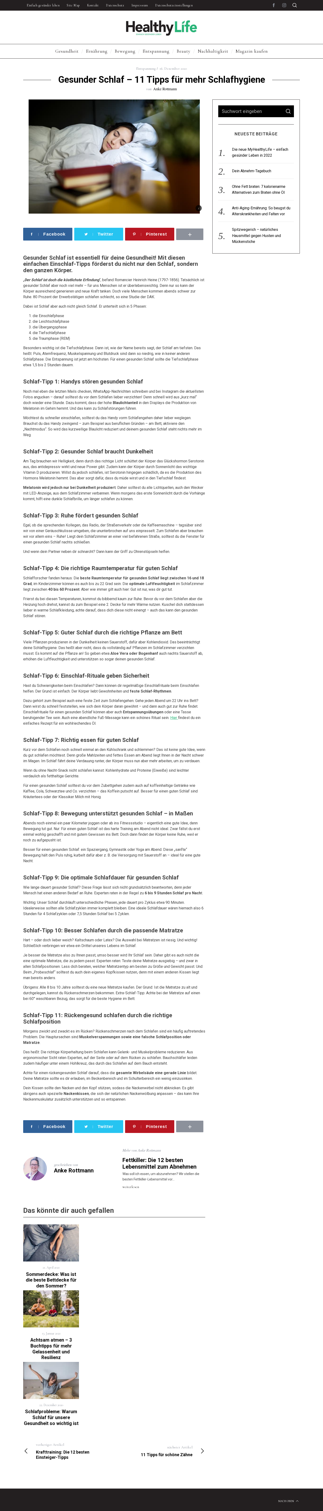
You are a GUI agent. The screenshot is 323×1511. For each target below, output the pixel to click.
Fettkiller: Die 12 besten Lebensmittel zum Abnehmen (159, 1163)
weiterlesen (130, 1187)
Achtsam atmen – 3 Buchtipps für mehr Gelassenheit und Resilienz (51, 1348)
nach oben (286, 1501)
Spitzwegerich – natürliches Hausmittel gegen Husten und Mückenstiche (256, 235)
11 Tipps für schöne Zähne (166, 1451)
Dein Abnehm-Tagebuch (251, 171)
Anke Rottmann (165, 88)
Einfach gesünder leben (43, 5)
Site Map (73, 5)
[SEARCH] (288, 111)
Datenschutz (115, 5)
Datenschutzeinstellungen (174, 5)
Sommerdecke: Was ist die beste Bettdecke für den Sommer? (51, 1280)
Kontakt (93, 5)
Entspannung (146, 68)
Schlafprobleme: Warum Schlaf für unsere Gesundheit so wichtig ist (51, 1417)
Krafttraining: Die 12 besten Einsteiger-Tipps (62, 1451)
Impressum (139, 5)
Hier (174, 717)
